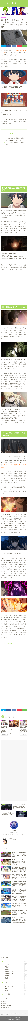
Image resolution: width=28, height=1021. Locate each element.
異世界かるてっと (15, 971)
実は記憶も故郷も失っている (14, 140)
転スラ (15, 977)
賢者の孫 (15, 975)
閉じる (16, 133)
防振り (15, 978)
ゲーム (14, 982)
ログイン (5, 1001)
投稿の (6, 1003)
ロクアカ (3, 17)
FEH (15, 985)
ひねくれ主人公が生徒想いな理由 (15, 138)
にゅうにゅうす (8, 838)
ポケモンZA (15, 990)
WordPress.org (7, 1007)
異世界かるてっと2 (15, 973)
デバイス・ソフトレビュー (15, 986)
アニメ (14, 961)
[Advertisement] (14, 168)
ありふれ (15, 964)
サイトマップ (10, 1017)
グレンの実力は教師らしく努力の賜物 (15, 143)
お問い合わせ (17, 1017)
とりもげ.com (14, 3)
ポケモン (15, 988)
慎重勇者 (15, 969)
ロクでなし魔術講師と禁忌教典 (8, 643)
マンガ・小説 (14, 994)
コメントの (7, 1005)
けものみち (15, 966)
